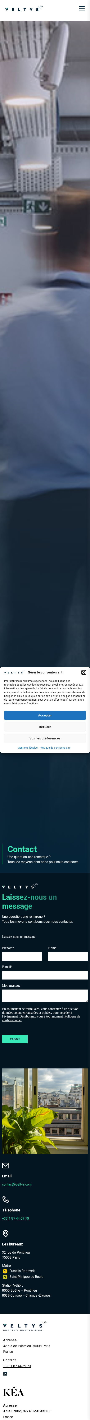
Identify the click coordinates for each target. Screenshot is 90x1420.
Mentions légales (28, 747)
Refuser (45, 727)
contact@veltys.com (17, 1184)
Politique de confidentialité (55, 747)
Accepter (45, 715)
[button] (84, 672)
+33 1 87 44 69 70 (15, 1218)
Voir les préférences (45, 738)
